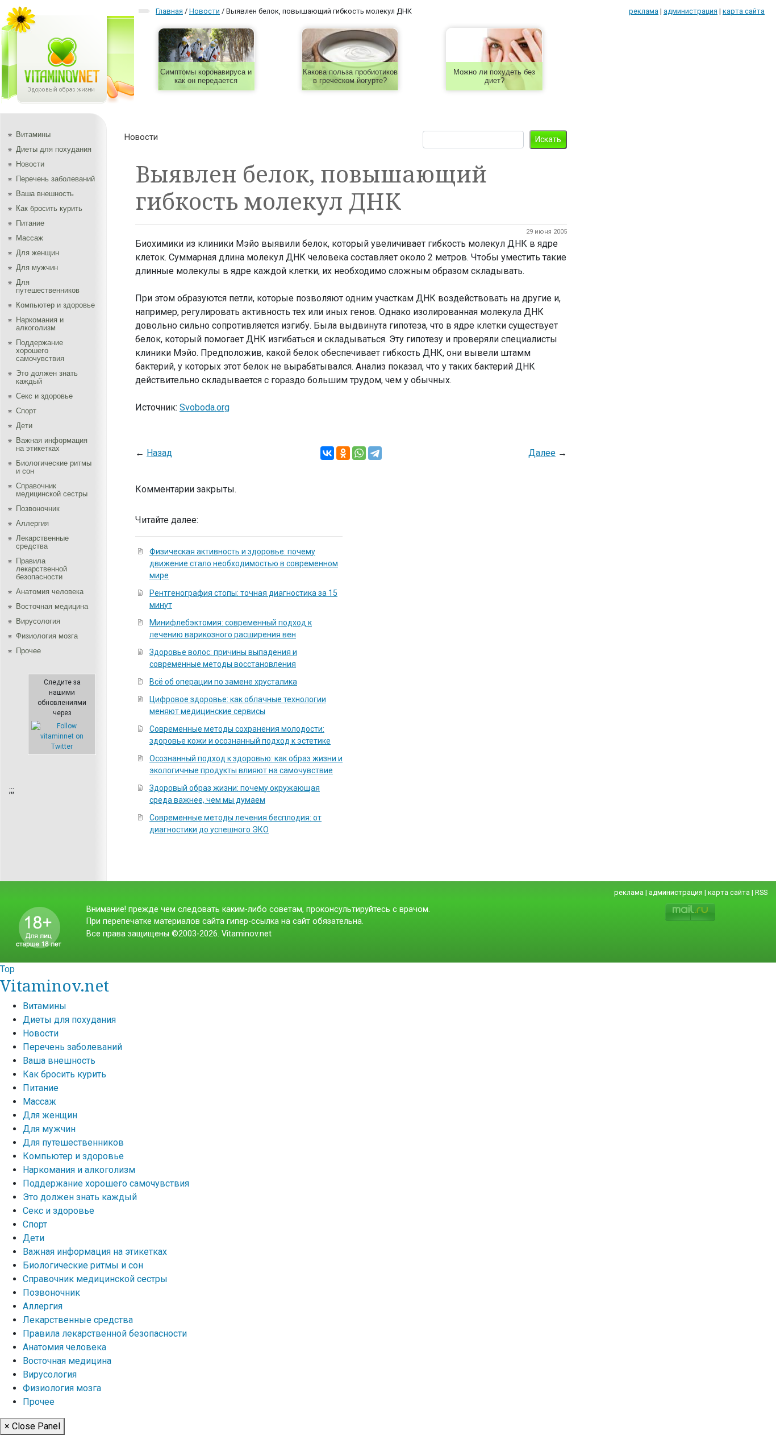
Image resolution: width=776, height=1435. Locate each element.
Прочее (28, 650)
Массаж (29, 238)
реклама (643, 11)
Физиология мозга (47, 636)
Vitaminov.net (54, 985)
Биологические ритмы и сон (53, 467)
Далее (542, 452)
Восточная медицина (52, 606)
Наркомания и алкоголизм (40, 324)
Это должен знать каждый (47, 377)
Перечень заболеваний (55, 179)
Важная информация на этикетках (51, 444)
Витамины (33, 134)
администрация (690, 11)
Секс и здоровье (44, 396)
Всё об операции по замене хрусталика (223, 681)
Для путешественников (48, 286)
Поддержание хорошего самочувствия (40, 350)
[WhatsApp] (359, 453)
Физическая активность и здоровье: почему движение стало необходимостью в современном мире (243, 563)
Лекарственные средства (42, 542)
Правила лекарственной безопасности (41, 569)
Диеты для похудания (53, 149)
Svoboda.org (205, 407)
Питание (30, 223)
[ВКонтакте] (327, 453)
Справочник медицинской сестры (51, 490)
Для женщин (37, 252)
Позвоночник (38, 508)
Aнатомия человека (50, 591)
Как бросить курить (49, 208)
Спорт (26, 411)
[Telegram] (375, 453)
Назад (159, 452)
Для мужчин (37, 267)
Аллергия (32, 523)
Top (7, 969)
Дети (24, 425)
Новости (30, 164)
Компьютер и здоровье (55, 305)
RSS (761, 892)
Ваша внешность (45, 193)
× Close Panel (32, 1426)
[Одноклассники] (343, 453)
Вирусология (38, 621)
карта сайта (744, 11)
